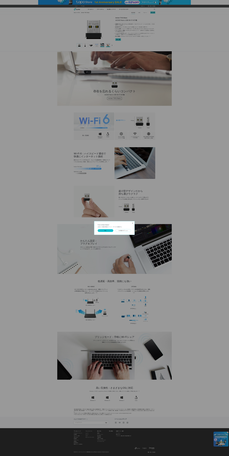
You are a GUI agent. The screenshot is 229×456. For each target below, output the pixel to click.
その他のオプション (123, 230)
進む (105, 230)
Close (132, 223)
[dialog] (114, 228)
